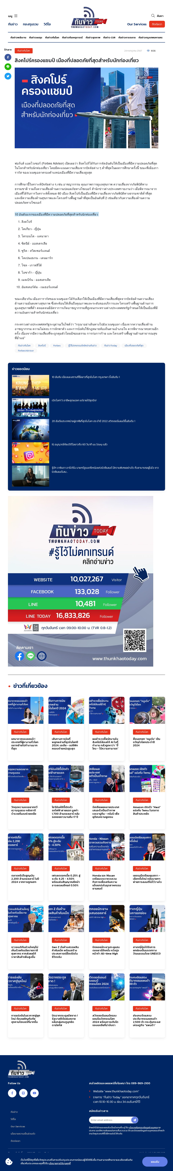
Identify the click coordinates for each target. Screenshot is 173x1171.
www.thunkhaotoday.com (121, 1091)
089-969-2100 (140, 1083)
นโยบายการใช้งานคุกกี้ (60, 1163)
